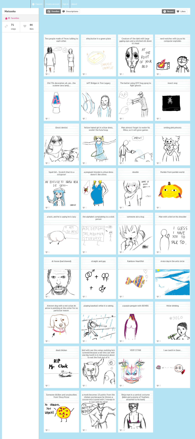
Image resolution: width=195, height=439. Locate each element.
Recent (170, 11)
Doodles (55, 11)
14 (123, 430)
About (74, 4)
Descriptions (72, 11)
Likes (183, 11)
